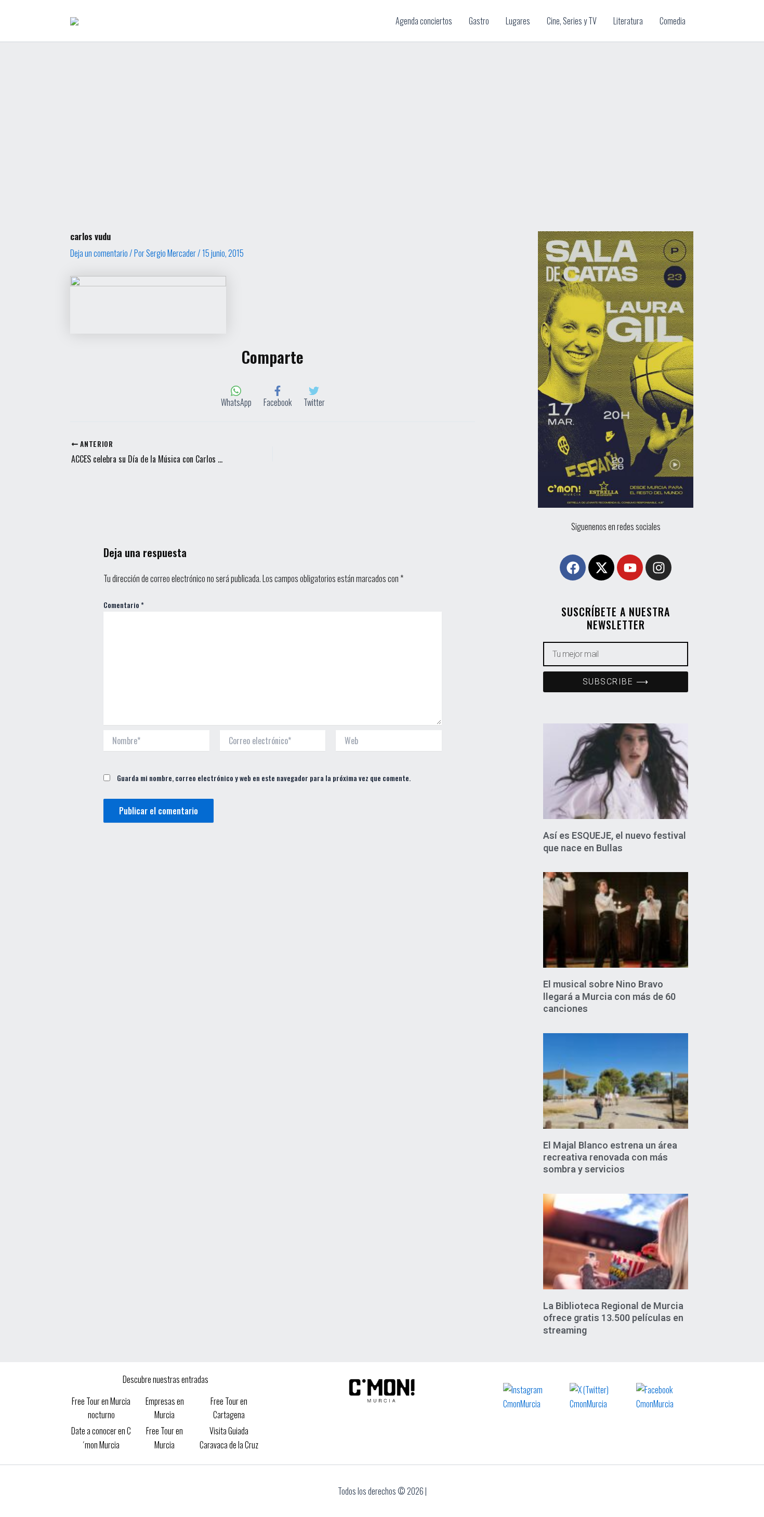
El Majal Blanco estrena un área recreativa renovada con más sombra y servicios (610, 1157)
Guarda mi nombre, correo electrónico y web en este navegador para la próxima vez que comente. (264, 777)
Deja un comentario (99, 253)
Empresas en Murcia (165, 1408)
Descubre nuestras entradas (165, 1379)
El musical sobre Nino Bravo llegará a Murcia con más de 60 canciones (609, 996)
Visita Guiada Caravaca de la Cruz (229, 1437)
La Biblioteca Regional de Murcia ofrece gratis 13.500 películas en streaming (613, 1318)
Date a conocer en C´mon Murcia (101, 1437)
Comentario (123, 604)
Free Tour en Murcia (164, 1437)
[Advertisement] (382, 120)
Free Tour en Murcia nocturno (101, 1408)
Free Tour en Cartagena (228, 1408)
